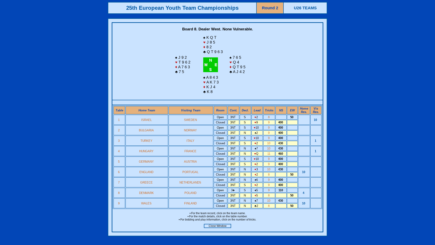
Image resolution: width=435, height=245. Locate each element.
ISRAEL (146, 120)
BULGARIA (146, 130)
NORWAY (190, 130)
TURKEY (146, 140)
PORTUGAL (190, 172)
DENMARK (146, 193)
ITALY (190, 140)
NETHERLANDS (190, 182)
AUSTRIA (190, 161)
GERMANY (146, 161)
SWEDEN (190, 120)
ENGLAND (146, 172)
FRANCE (190, 151)
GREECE (146, 182)
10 (269, 143)
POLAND (190, 193)
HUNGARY (146, 151)
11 (269, 153)
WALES (146, 203)
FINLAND (190, 203)
